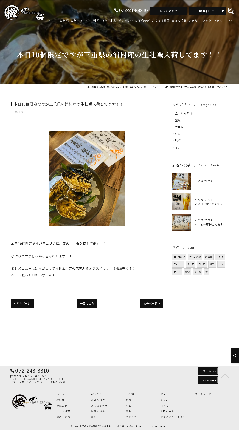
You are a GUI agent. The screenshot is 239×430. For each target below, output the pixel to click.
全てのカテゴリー (186, 113)
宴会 (178, 147)
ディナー (178, 264)
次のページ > (151, 303)
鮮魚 (178, 134)
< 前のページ (22, 303)
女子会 (197, 271)
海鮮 (212, 264)
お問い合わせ (169, 11)
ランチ (220, 256)
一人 (221, 264)
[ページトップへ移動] (225, 375)
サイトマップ (203, 394)
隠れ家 (190, 264)
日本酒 (201, 264)
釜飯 (178, 120)
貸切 (187, 271)
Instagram (206, 11)
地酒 (178, 140)
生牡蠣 (179, 127)
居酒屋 (208, 256)
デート (177, 271)
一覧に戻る (87, 303)
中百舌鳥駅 (195, 256)
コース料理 (179, 256)
